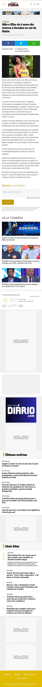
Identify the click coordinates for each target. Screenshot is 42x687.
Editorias (8, 674)
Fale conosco (22, 678)
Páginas (17, 674)
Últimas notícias (30, 674)
